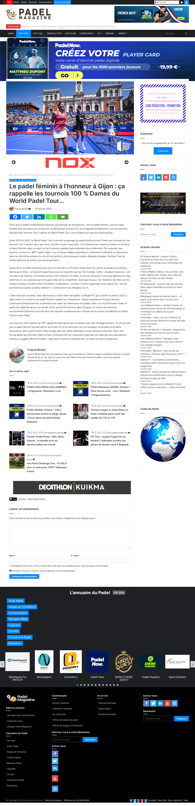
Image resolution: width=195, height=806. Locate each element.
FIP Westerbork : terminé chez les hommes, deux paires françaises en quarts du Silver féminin (161, 287)
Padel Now (71, 677)
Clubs (24, 2)
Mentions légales (53, 800)
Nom (12, 555)
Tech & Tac (37, 33)
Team (185, 800)
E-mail (75, 555)
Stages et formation (16, 751)
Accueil (11, 33)
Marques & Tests (54, 33)
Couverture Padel (15, 780)
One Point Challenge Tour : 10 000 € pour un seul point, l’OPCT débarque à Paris (47, 467)
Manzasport (17, 677)
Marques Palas (14, 763)
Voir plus (11, 740)
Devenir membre (62, 2)
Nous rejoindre (175, 800)
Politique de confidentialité (76, 800)
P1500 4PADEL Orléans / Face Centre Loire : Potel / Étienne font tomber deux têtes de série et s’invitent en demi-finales (162, 274)
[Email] (62, 216)
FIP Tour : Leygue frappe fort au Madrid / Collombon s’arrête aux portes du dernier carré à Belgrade (110, 440)
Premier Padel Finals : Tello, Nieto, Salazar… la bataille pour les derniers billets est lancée (45, 440)
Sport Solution (151, 677)
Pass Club (162, 800)
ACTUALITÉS (25, 175)
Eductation (12, 785)
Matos (16, 2)
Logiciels (11, 768)
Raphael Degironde (56, 433)
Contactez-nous (15, 721)
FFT (99, 33)
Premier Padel (29, 180)
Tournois (33, 2)
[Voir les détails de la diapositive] (70, 163)
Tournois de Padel (107, 703)
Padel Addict (104, 708)
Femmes (22, 499)
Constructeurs (46, 2)
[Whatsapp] (51, 216)
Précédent (14, 162)
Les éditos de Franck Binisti (20, 715)
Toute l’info (23, 33)
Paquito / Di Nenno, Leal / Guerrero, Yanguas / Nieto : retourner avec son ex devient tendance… (69, 26)
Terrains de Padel (106, 714)
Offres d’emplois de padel (65, 720)
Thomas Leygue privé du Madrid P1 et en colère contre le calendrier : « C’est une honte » (162, 387)
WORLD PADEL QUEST (97, 678)
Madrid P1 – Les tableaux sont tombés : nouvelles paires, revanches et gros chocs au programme (162, 362)
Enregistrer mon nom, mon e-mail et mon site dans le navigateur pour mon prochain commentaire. (60, 565)
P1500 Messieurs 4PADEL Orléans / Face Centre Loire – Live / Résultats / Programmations (110, 391)
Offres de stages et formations (67, 725)
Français (162, 2)
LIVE (9, 2)
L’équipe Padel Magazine (19, 726)
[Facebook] (15, 216)
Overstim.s (44, 677)
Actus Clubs (70, 33)
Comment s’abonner (62, 708)
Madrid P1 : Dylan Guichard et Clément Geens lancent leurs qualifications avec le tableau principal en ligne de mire (163, 375)
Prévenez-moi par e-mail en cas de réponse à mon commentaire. (43, 570)
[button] (77, 684)
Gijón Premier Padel (36, 499)
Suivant (126, 162)
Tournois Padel (86, 33)
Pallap (177, 677)
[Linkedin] (39, 216)
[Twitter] (27, 216)
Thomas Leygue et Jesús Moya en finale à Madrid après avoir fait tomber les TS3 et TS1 (109, 413)
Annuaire (109, 33)
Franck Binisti (21, 208)
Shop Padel (12, 746)
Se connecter (59, 714)
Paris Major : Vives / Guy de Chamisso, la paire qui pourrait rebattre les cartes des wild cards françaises (162, 320)
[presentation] (2, 664)
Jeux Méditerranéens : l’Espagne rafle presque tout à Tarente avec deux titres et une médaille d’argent (161, 341)
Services (121, 33)
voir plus (118, 592)
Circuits (10, 774)
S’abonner (163, 150)
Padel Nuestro (124, 677)
